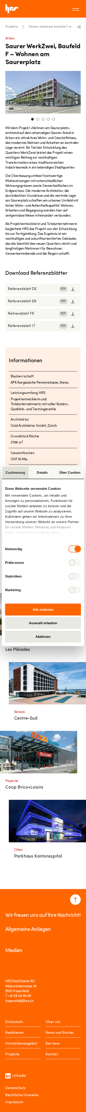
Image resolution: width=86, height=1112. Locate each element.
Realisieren (14, 1033)
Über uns (53, 1022)
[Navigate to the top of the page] (75, 899)
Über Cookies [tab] (69, 472)
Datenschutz (15, 1088)
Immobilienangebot (21, 1043)
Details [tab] (42, 472)
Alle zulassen (43, 609)
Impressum (14, 1102)
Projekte (11, 26)
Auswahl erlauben (43, 623)
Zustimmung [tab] (15, 472)
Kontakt (52, 1054)
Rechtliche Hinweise (22, 1095)
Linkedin (19, 1076)
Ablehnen (43, 636)
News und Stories (60, 1033)
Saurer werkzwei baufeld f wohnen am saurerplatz (51, 26)
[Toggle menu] (76, 8)
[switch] (74, 562)
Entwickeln (14, 1022)
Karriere (53, 1043)
